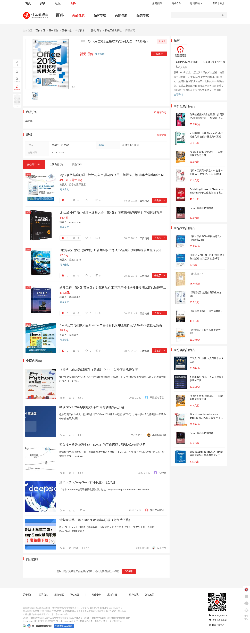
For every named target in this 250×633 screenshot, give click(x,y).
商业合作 (176, 3)
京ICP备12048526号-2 (111, 608)
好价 (43, 3)
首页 (28, 3)
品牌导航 (100, 15)
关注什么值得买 (219, 620)
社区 (58, 3)
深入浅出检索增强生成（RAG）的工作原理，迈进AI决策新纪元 (102, 444)
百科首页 (40, 30)
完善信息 (161, 112)
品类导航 (143, 15)
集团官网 (157, 3)
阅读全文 (64, 189)
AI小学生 (161, 547)
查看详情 (178, 94)
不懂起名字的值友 (158, 397)
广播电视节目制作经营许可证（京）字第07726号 (45, 614)
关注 (163, 41)
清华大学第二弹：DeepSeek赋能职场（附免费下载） (95, 520)
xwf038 (162, 472)
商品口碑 (77, 164)
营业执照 (122, 611)
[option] (36, 96)
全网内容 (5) (56, 164)
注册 (222, 3)
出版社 (102, 145)
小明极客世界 (159, 435)
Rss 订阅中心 (218, 625)
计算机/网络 (95, 30)
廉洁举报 (112, 594)
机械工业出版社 (113, 30)
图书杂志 (67, 30)
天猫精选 (144, 200)
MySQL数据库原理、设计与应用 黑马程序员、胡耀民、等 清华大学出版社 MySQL (113, 175)
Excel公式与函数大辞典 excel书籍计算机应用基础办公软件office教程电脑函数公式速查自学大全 (113, 325)
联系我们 (43, 594)
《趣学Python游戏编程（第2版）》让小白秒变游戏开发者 (98, 369)
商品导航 (78, 15)
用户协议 (134, 594)
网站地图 (74, 594)
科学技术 (80, 30)
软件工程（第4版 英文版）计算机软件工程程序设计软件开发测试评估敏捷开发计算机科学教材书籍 (113, 287)
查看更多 (161, 134)
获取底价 (159, 54)
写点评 (128, 571)
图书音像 (53, 30)
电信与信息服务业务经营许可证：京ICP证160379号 (75, 608)
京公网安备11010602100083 (36, 608)
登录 (215, 3)
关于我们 (27, 594)
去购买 (159, 200)
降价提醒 (100, 54)
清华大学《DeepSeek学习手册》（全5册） (88, 482)
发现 (28, 174)
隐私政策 (149, 594)
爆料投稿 (195, 3)
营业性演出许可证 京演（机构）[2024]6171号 (44, 611)
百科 (73, 3)
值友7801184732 (158, 510)
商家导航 (121, 15)
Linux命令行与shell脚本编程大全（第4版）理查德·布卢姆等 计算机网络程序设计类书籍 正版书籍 (113, 212)
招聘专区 (59, 594)
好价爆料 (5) (33, 164)
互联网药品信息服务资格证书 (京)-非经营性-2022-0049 (91, 611)
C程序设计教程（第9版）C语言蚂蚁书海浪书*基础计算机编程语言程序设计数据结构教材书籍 (113, 250)
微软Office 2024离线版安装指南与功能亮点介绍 (91, 407)
